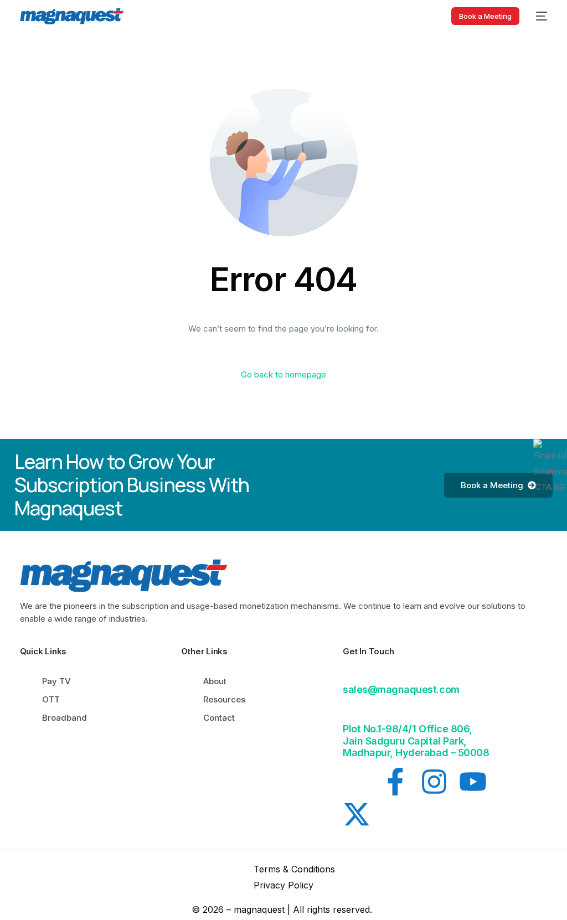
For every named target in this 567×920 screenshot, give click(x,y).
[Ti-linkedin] (356, 781)
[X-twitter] (356, 814)
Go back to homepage (283, 374)
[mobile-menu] (538, 16)
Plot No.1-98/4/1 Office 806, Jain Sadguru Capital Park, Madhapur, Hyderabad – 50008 (416, 740)
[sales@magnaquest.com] (349, 672)
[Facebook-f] (395, 781)
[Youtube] (473, 781)
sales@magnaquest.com (401, 689)
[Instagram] (434, 781)
